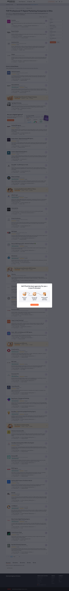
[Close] (51, 284)
